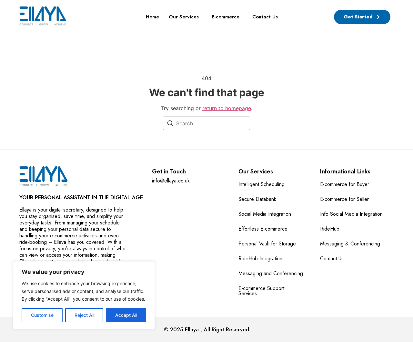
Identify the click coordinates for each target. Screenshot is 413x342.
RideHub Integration (260, 258)
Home (152, 16)
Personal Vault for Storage (267, 243)
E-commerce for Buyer (344, 184)
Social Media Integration (264, 214)
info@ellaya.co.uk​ (171, 180)
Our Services (184, 16)
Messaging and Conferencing (270, 273)
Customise (42, 315)
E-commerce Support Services (261, 291)
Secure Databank (257, 199)
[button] (185, 17)
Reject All (84, 315)
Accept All (126, 315)
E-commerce (225, 16)
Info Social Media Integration (351, 214)
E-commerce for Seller (344, 199)
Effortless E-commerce (262, 229)
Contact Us (265, 16)
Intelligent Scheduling (261, 184)
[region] (84, 295)
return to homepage (226, 108)
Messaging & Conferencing (350, 243)
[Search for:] (206, 123)
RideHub (329, 229)
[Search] (170, 124)
